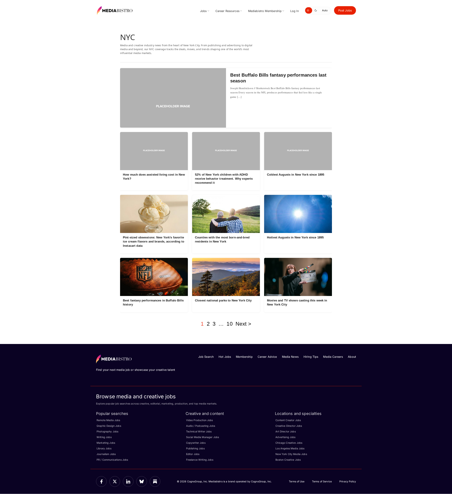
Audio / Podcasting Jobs (200, 425)
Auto (325, 10)
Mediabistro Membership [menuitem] (265, 11)
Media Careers (333, 356)
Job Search (206, 356)
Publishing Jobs (195, 448)
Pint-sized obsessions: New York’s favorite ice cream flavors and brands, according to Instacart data (153, 241)
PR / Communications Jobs (112, 459)
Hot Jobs (225, 356)
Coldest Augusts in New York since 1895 (295, 174)
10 (230, 324)
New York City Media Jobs (291, 454)
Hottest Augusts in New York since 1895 (295, 237)
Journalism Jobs (106, 454)
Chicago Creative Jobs (288, 442)
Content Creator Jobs (288, 420)
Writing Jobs (104, 437)
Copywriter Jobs (196, 442)
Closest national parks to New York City (223, 300)
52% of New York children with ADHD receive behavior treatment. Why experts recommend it (224, 178)
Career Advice (267, 356)
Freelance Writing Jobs (199, 459)
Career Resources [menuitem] (227, 11)
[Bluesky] (141, 481)
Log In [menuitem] (294, 11)
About (352, 356)
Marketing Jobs (106, 442)
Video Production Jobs (199, 420)
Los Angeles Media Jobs (289, 448)
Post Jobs (345, 10)
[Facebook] (101, 481)
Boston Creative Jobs (288, 459)
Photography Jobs (107, 431)
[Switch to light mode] (308, 10)
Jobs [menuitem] (203, 11)
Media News (290, 356)
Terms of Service (322, 481)
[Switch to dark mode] (316, 10)
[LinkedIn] (128, 481)
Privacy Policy (347, 481)
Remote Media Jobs (108, 420)
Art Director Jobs (285, 431)
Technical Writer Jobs (199, 431)
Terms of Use (296, 481)
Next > (243, 324)
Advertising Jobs (285, 437)
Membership (244, 356)
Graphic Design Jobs (109, 425)
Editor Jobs (193, 454)
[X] (114, 481)
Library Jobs (104, 448)
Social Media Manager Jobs (202, 437)
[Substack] (155, 481)
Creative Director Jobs (288, 425)
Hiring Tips (311, 356)
